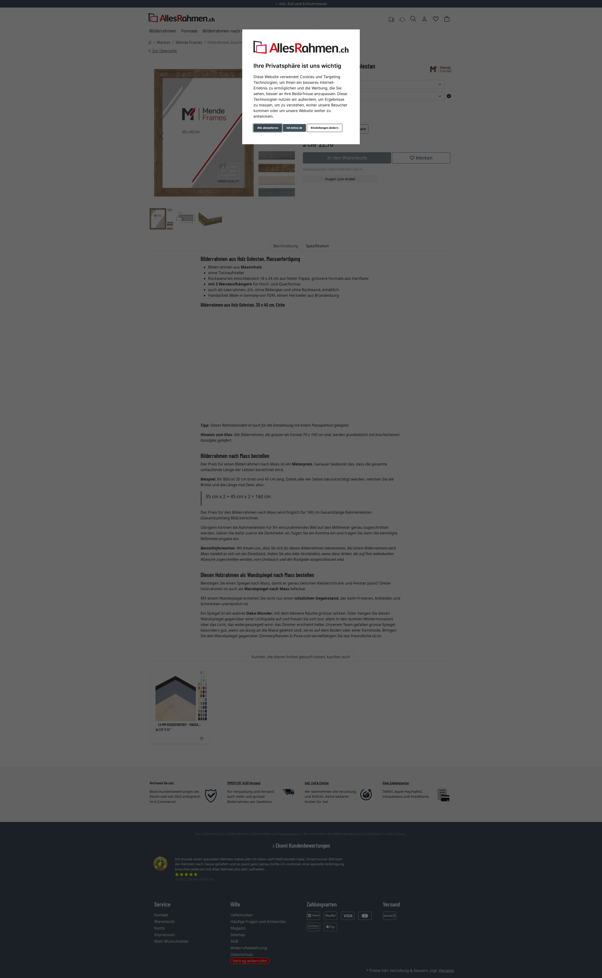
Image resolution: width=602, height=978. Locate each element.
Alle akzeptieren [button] (267, 127)
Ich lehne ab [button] (294, 127)
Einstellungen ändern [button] (324, 127)
